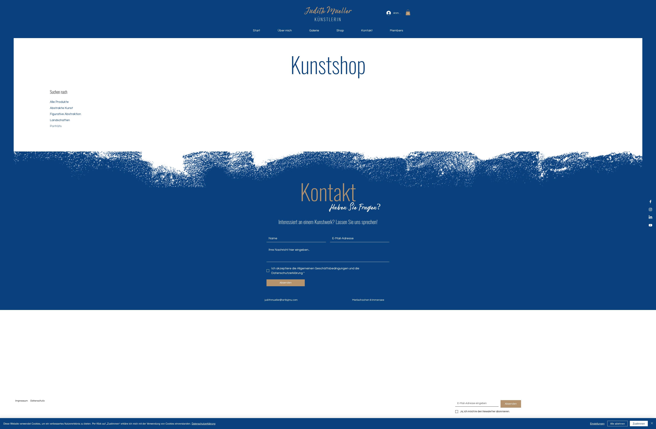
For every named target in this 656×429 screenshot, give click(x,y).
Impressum (21, 401)
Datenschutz (37, 401)
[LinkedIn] (650, 217)
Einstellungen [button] (597, 423)
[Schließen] (652, 423)
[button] (408, 12)
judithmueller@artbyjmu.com (281, 300)
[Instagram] (650, 209)
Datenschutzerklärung (203, 423)
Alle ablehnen (617, 423)
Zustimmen (639, 423)
